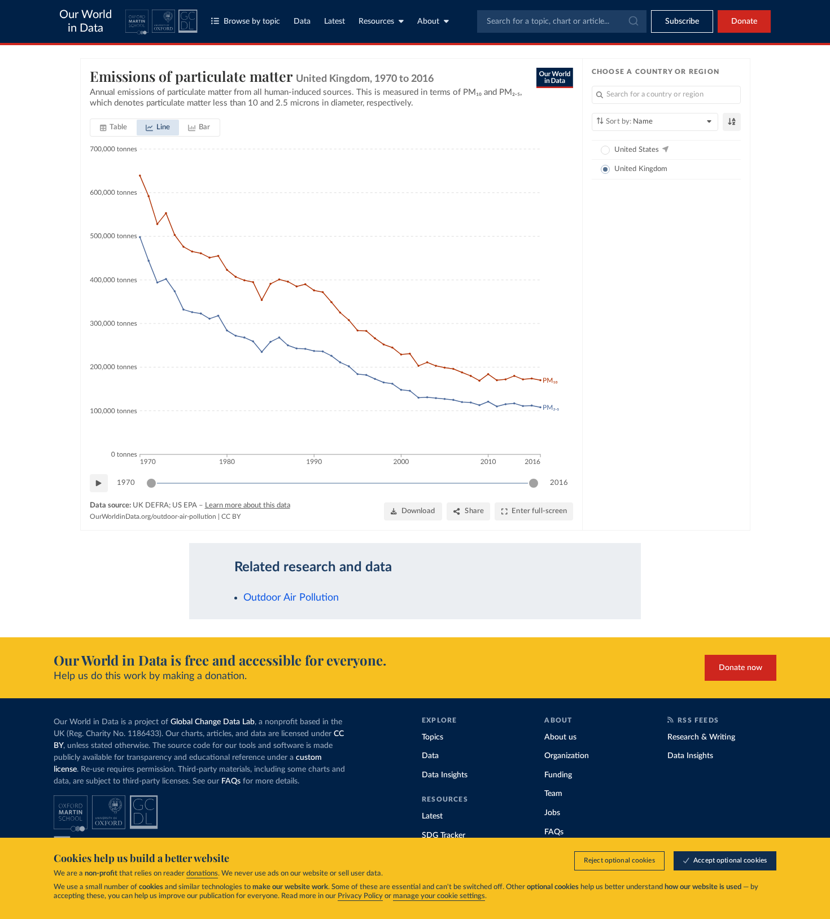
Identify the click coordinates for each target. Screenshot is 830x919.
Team (553, 794)
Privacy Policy (360, 896)
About (428, 21)
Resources (376, 21)
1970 (126, 483)
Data (302, 21)
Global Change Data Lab (213, 722)
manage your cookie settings (439, 896)
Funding (558, 775)
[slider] (151, 483)
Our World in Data (85, 21)
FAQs (231, 781)
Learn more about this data (247, 505)
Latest (334, 21)
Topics (432, 737)
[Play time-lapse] (99, 483)
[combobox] (561, 21)
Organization (566, 756)
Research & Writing (701, 737)
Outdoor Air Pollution (291, 597)
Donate (744, 21)
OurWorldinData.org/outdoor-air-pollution (153, 516)
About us (560, 737)
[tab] (114, 127)
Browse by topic (252, 21)
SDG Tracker (443, 835)
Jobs (552, 813)
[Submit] (632, 21)
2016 (559, 483)
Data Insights (445, 775)
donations (202, 873)
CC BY (231, 516)
